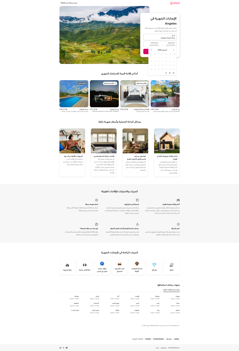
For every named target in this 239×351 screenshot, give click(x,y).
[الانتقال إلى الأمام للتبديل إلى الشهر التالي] (151, 50)
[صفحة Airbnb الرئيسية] (175, 3)
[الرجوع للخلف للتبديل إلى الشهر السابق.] (173, 50)
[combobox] (160, 38)
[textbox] (168, 45)
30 (170, 73)
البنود (157, 348)
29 (173, 73)
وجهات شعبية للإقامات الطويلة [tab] (171, 290)
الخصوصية (163, 348)
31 (166, 73)
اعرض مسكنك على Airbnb (69, 3)
